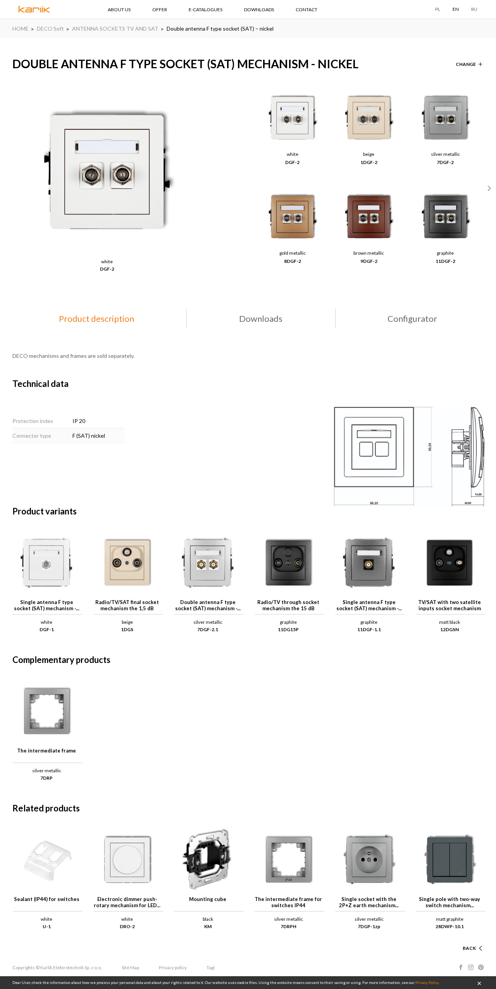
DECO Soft (50, 28)
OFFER (159, 9)
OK (479, 983)
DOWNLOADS (259, 9)
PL (437, 9)
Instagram (471, 967)
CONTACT (306, 9)
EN (456, 9)
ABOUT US (119, 9)
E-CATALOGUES (205, 9)
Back (469, 948)
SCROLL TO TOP (457, 939)
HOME (20, 28)
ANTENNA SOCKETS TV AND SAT (115, 28)
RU (474, 9)
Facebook (460, 967)
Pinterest (481, 967)
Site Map (130, 967)
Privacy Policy (426, 982)
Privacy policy (173, 967)
